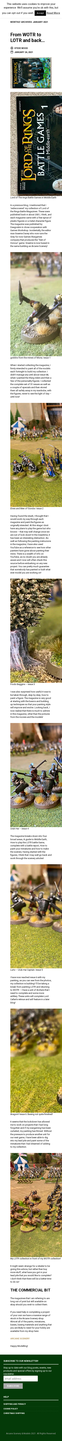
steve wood (21, 48)
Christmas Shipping (14, 1413)
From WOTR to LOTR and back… (27, 37)
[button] (6, 8)
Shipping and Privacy (14, 1404)
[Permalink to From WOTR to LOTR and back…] (31, 72)
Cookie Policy (10, 1409)
